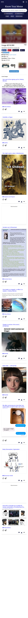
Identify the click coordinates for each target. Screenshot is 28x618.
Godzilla (6, 142)
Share (4, 50)
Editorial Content (19, 16)
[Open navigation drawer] (26, 2)
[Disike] (19, 111)
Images (7, 16)
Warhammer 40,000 (8, 475)
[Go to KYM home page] (2, 2)
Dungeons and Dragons (9, 196)
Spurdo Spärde (12, 54)
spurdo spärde (6, 52)
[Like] (22, 112)
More (23, 50)
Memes (12, 16)
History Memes (7, 106)
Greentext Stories (8, 279)
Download (16, 50)
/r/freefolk (6, 353)
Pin (10, 50)
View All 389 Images (14, 71)
